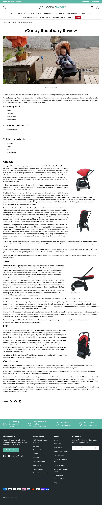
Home (13, 13)
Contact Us (58, 444)
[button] (97, 7)
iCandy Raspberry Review (25, 22)
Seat (9, 146)
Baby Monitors (38, 450)
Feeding (36, 457)
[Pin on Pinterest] (20, 401)
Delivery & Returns (60, 479)
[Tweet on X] (11, 401)
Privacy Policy (58, 475)
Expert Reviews (12, 22)
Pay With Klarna (59, 455)
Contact (95, 2)
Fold (8, 149)
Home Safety (38, 469)
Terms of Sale (59, 465)
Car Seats (36, 446)
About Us (85, 2)
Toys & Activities (39, 461)
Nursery (35, 454)
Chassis (10, 143)
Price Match (58, 448)
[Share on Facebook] (15, 401)
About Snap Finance (61, 451)
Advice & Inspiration (40, 473)
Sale (78, 17)
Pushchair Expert (12, 498)
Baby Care (37, 465)
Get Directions (11, 450)
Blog (55, 483)
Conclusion (11, 152)
